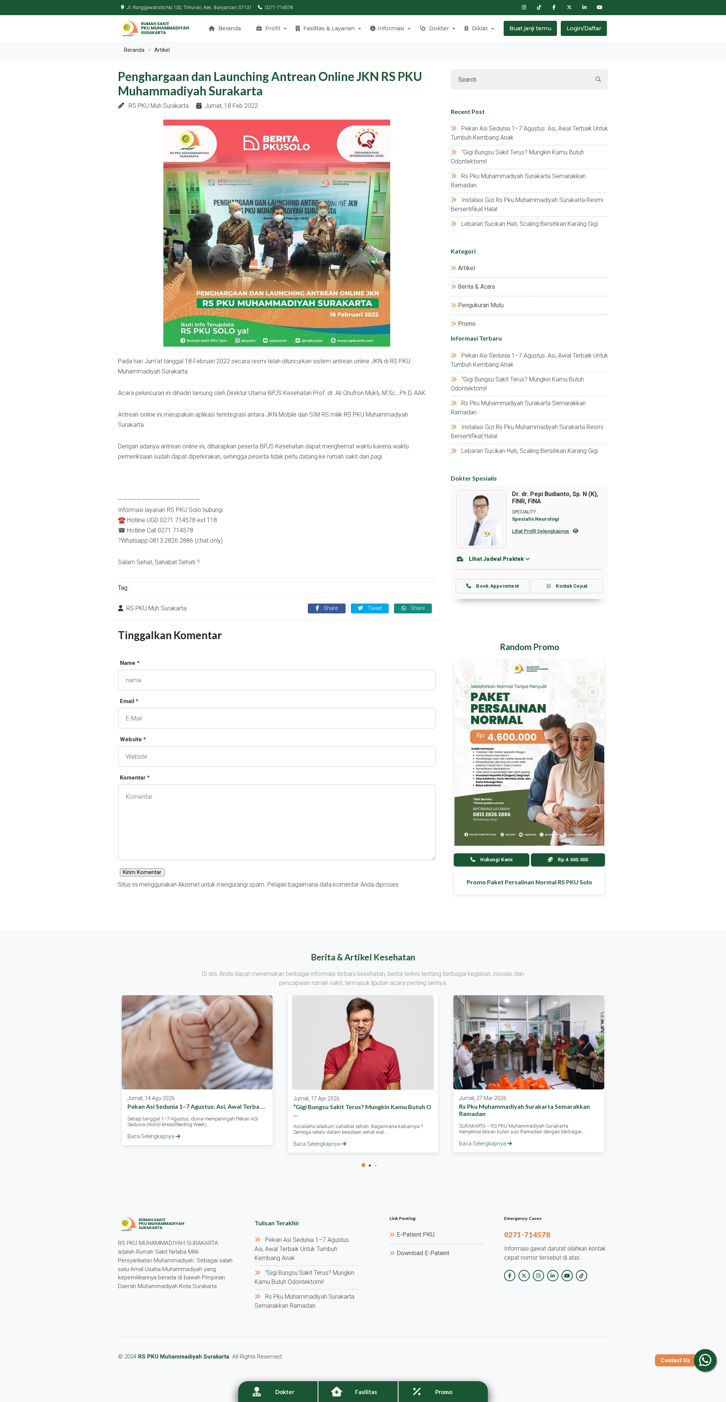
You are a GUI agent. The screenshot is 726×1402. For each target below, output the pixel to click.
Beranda (229, 28)
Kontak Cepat (571, 586)
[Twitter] (569, 7)
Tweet (374, 608)
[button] (363, 1165)
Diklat (479, 28)
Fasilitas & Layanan (328, 28)
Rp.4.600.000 (572, 859)
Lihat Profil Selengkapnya (541, 531)
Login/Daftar (583, 28)
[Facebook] (554, 7)
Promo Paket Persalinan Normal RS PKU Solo (529, 881)
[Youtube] (599, 7)
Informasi (390, 28)
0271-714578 (279, 7)
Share (330, 608)
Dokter (438, 28)
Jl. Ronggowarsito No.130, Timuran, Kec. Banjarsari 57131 (189, 7)
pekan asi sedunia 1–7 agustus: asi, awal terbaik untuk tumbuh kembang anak (302, 1249)
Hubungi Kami (496, 859)
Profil (272, 28)
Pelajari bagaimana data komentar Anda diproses (333, 884)
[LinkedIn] (584, 7)
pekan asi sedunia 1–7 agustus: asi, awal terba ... (196, 1106)
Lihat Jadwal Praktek (496, 559)
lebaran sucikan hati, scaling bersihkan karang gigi (529, 223)
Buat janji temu (530, 28)
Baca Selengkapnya (151, 1136)
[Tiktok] (538, 7)
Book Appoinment (497, 586)
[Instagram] (523, 7)
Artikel (162, 50)
